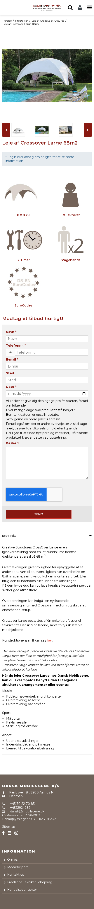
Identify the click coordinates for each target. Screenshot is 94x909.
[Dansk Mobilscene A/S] (46, 7)
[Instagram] (16, 833)
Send (38, 514)
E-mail (12, 359)
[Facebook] (3, 833)
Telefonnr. (16, 345)
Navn (11, 332)
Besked (12, 443)
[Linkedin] (9, 833)
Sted (10, 373)
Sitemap (8, 827)
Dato (11, 387)
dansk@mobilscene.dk (27, 811)
